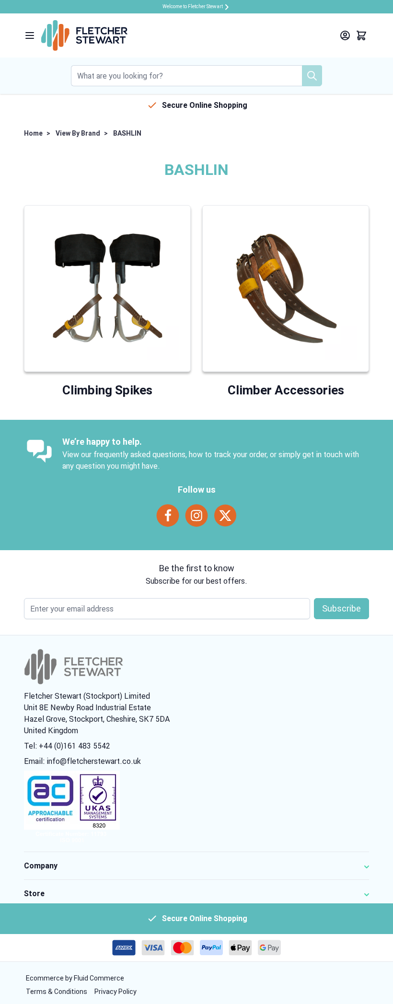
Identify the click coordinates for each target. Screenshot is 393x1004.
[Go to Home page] (84, 35)
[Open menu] (29, 35)
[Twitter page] (225, 515)
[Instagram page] (196, 515)
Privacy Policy (115, 991)
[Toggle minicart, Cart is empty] (361, 35)
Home (33, 133)
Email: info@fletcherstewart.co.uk (82, 761)
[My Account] (345, 35)
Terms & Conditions (57, 991)
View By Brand (78, 133)
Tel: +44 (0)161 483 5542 (67, 745)
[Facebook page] (167, 515)
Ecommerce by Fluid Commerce (75, 978)
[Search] (312, 75)
